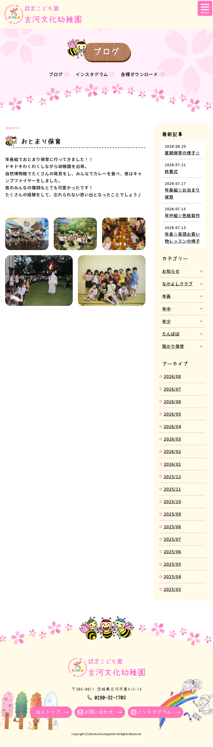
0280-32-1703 (110, 697)
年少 (166, 321)
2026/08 (172, 376)
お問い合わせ (99, 712)
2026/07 (172, 389)
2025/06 (172, 551)
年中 (166, 309)
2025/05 (172, 564)
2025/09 (172, 514)
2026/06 (172, 401)
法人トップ (48, 712)
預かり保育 (173, 346)
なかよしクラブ (177, 283)
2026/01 (172, 464)
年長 (166, 296)
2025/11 (172, 489)
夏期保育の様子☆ (182, 153)
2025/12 (172, 476)
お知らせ (171, 271)
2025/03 (172, 589)
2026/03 (172, 439)
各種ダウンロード (139, 74)
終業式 (171, 171)
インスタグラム (92, 74)
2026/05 (172, 414)
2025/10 (172, 501)
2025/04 (172, 576)
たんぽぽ (171, 334)
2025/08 (172, 526)
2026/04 (172, 426)
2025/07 (172, 539)
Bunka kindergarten (102, 734)
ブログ (56, 74)
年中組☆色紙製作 (182, 215)
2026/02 (172, 451)
